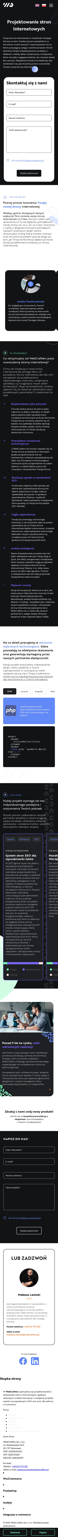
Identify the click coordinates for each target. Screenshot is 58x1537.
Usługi (13, 1424)
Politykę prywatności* (33, 160)
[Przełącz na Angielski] (37, 5)
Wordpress (24, 839)
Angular (39, 691)
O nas (12, 1415)
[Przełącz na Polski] (44, 5)
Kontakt (14, 1428)
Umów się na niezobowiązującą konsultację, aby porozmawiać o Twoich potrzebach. (28, 678)
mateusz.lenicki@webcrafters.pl (23, 1334)
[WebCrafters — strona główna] (18, 1386)
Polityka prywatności (24, 1431)
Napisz (43, 1532)
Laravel (24, 691)
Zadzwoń (15, 1532)
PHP (9, 691)
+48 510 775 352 (32, 1326)
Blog (12, 1421)
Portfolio (15, 1418)
